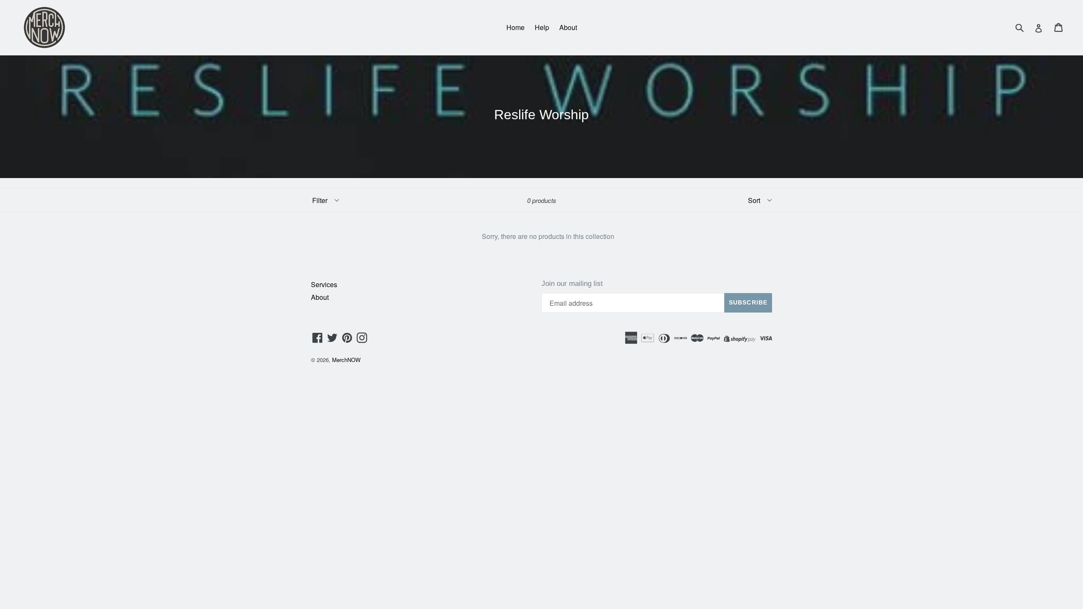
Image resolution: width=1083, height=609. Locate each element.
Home (515, 27)
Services (324, 284)
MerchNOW (346, 360)
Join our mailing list (572, 284)
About (568, 27)
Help (542, 27)
